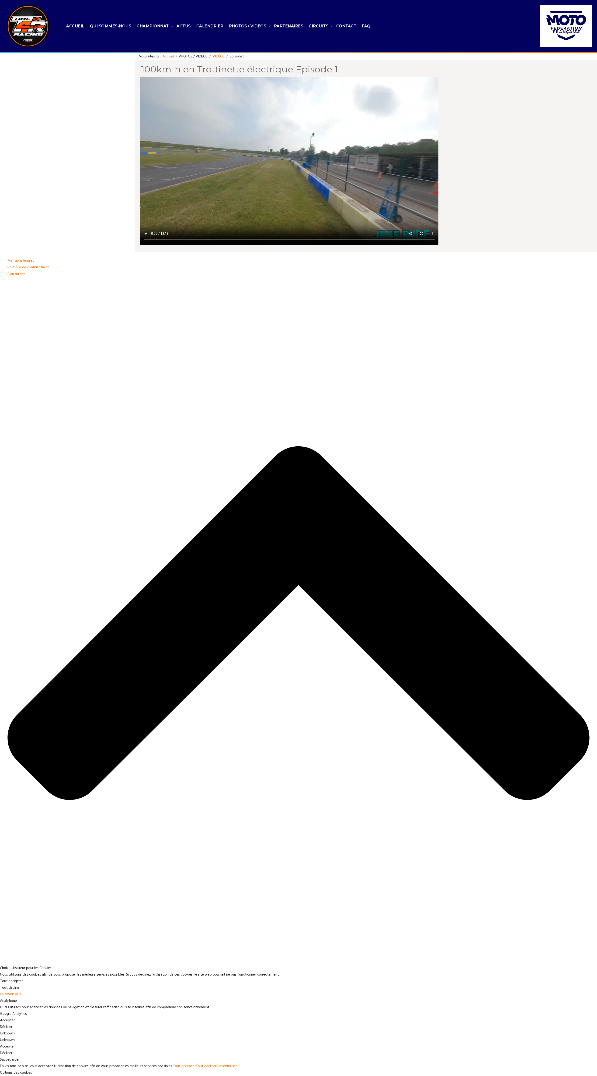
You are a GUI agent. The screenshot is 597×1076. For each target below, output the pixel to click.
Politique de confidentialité (28, 267)
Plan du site (16, 274)
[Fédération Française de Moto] (566, 23)
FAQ (366, 26)
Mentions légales (20, 261)
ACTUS (184, 26)
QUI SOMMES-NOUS (110, 26)
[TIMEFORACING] (28, 26)
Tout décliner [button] (10, 988)
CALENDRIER (209, 26)
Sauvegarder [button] (10, 1060)
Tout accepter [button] (11, 981)
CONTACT (346, 26)
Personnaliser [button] (226, 1066)
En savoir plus (10, 994)
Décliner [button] (6, 1027)
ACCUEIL (75, 26)
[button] (298, 1072)
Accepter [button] (7, 1020)
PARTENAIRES (288, 26)
